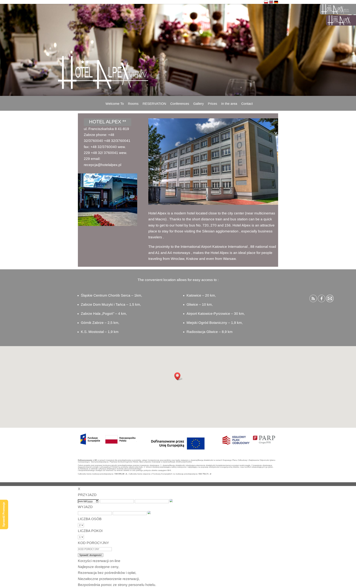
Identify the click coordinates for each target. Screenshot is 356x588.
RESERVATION (154, 104)
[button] (178, 376)
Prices (212, 104)
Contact (247, 104)
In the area (229, 104)
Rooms (133, 104)
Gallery (198, 104)
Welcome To (115, 104)
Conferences (179, 104)
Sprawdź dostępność (90, 555)
